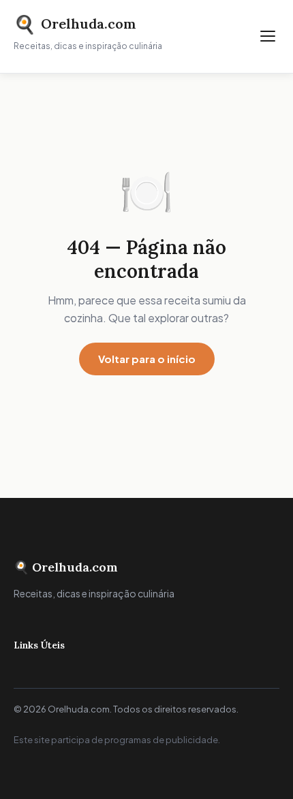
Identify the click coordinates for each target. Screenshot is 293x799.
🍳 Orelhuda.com (66, 567)
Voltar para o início (147, 358)
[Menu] (267, 36)
